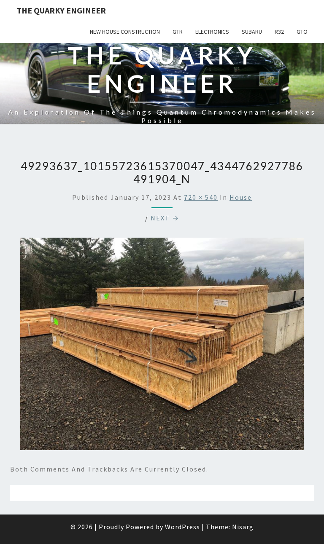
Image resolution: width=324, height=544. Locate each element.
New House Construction (125, 31)
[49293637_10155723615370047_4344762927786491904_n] (162, 346)
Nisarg (243, 527)
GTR (178, 31)
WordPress (182, 527)
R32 (279, 31)
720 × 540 (201, 197)
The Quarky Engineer (61, 10)
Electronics (212, 31)
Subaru (252, 31)
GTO (302, 31)
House (241, 197)
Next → (165, 218)
